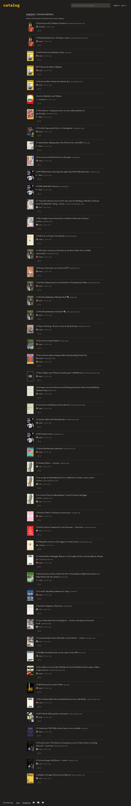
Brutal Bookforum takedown (50, 449)
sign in (123, 5)
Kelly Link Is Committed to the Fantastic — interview (60, 527)
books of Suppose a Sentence (50, 606)
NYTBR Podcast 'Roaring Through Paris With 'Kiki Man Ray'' (63, 172)
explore (116, 5)
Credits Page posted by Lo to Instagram (55, 128)
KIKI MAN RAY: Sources (48, 186)
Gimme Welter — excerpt (48, 463)
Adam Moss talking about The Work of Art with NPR (60, 143)
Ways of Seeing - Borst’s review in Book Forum (57, 326)
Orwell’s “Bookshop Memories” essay (53, 591)
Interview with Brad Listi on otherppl (54, 157)
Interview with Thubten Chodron (52, 23)
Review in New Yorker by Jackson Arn (54, 82)
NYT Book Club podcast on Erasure (53, 714)
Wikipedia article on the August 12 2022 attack (58, 542)
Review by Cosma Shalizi (48, 341)
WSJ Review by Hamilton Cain (51, 52)
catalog (11, 5)
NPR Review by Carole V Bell (50, 685)
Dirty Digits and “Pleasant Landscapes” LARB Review (60, 373)
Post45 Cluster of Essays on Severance (54, 513)
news (18, 803)
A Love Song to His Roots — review (52, 760)
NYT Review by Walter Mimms (49, 67)
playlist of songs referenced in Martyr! (54, 775)
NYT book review (45, 434)
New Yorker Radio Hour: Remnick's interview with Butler (62, 699)
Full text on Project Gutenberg (51, 236)
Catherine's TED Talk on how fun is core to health (59, 728)
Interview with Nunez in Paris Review (54, 405)
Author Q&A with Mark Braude (51, 420)
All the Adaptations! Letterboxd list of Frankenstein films (62, 283)
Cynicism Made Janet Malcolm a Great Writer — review (61, 638)
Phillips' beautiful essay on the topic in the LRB (58, 653)
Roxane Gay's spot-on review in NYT (53, 268)
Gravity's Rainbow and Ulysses (49, 96)
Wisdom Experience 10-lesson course (54, 38)
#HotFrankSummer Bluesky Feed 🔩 (53, 297)
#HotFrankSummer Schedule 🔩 (52, 312)
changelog (26, 803)
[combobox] (90, 5)
